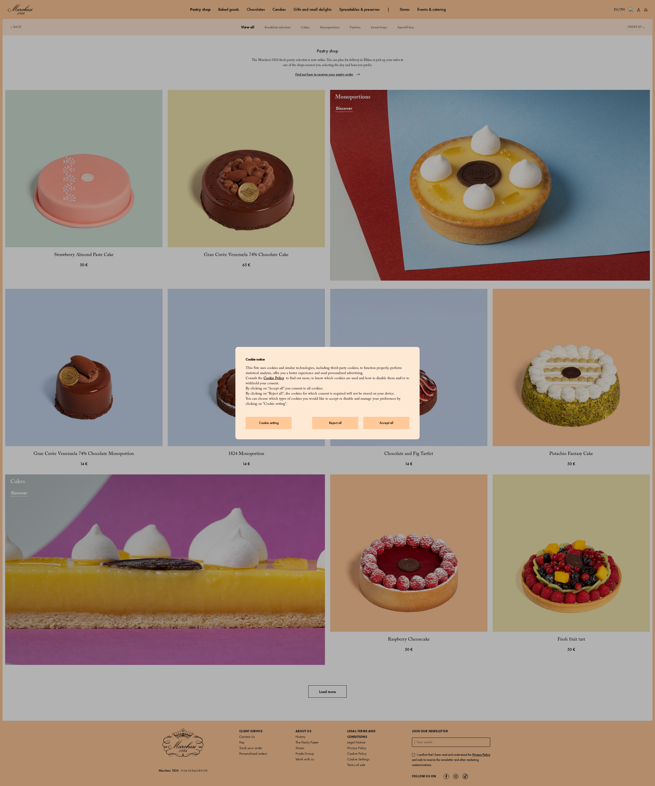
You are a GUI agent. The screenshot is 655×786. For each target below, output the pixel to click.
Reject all (335, 423)
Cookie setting (269, 423)
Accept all (386, 423)
